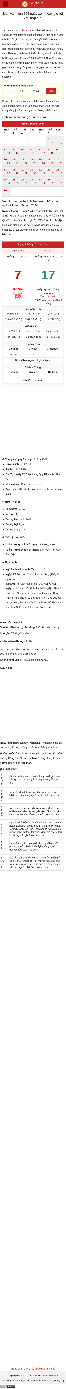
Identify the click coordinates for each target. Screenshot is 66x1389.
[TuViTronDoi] (33, 4)
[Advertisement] (33, 423)
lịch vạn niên (27, 30)
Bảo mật (40, 1368)
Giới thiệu (29, 1368)
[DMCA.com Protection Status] (7, 1386)
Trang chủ (16, 1368)
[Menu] (5, 4)
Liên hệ (51, 1368)
